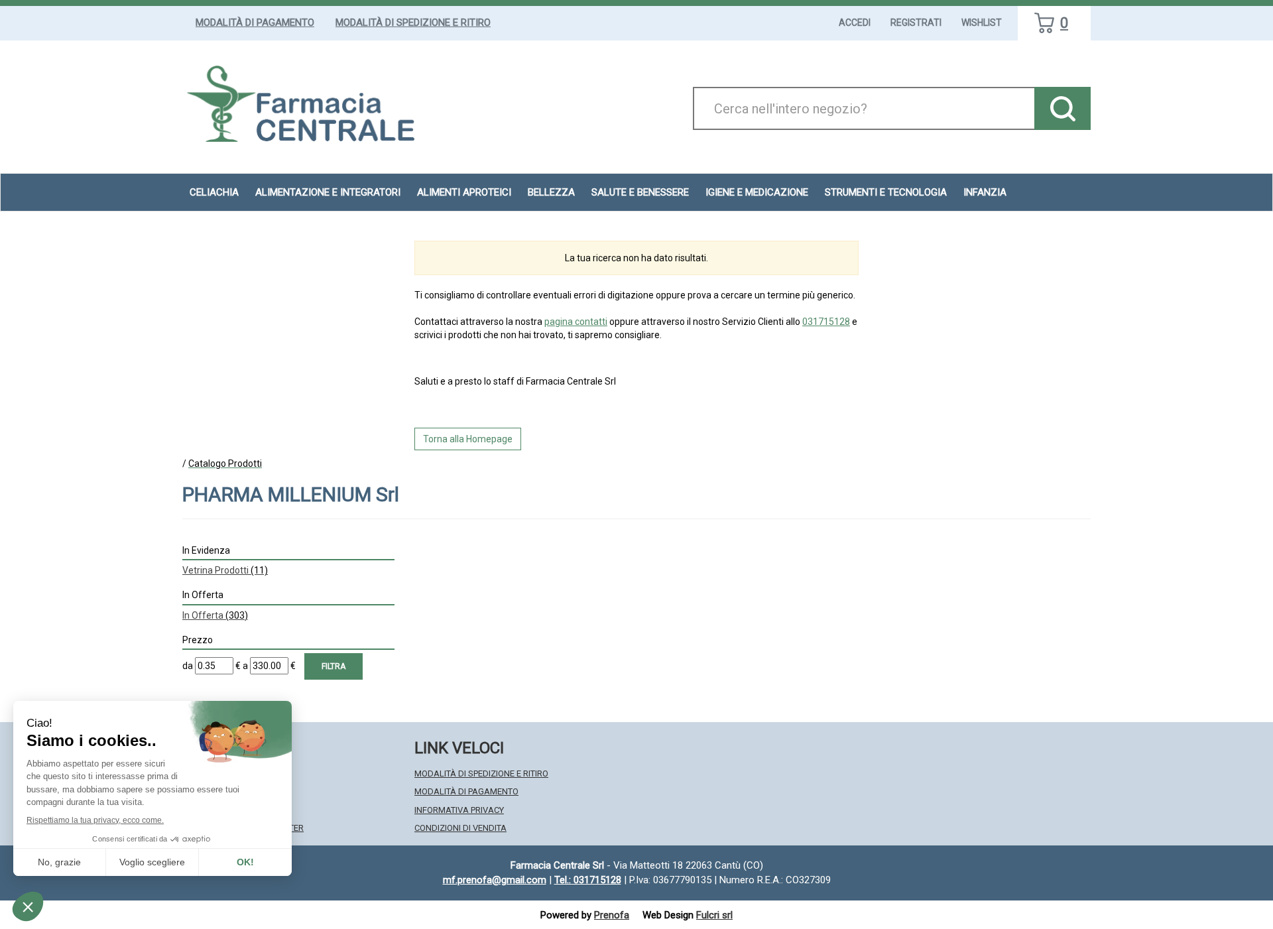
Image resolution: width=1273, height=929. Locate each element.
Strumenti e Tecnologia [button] (886, 192)
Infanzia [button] (984, 192)
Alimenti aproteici (464, 192)
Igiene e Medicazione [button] (756, 192)
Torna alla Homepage (468, 439)
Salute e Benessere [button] (640, 192)
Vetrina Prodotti (225, 570)
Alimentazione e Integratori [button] (327, 192)
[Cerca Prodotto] (1062, 108)
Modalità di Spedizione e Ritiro (413, 23)
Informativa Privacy (459, 810)
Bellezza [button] (551, 192)
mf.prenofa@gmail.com (494, 880)
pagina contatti (575, 321)
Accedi (855, 22)
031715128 (826, 321)
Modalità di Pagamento (255, 23)
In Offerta (215, 615)
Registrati (915, 22)
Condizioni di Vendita (460, 828)
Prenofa (611, 915)
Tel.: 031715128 (587, 880)
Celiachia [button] (214, 192)
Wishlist (981, 22)
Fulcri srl (714, 915)
